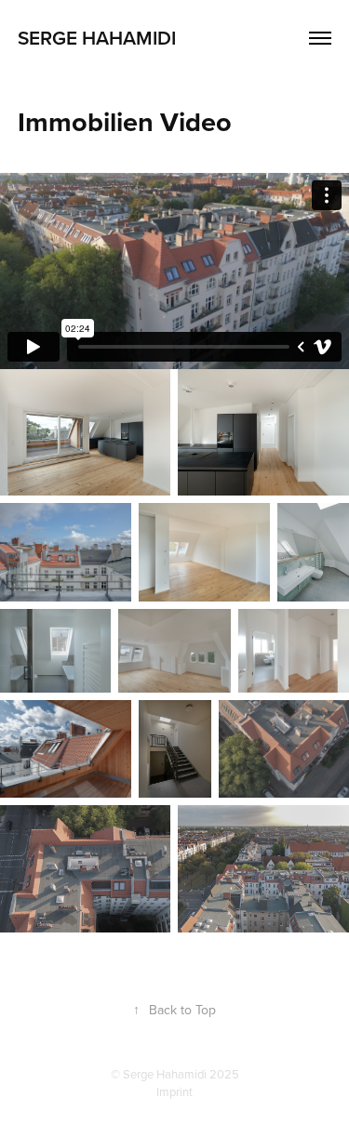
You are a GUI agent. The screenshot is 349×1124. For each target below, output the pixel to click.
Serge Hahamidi (97, 37)
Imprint (174, 1091)
